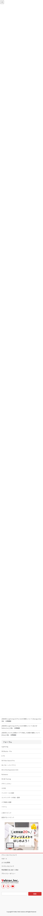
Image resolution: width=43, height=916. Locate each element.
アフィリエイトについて (9, 855)
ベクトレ (4, 807)
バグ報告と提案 (6, 802)
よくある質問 (6, 862)
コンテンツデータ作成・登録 (11, 797)
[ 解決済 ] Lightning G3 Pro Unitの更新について (17, 719)
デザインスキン (6, 784)
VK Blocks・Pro (7, 751)
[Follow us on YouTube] (13, 886)
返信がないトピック (8, 817)
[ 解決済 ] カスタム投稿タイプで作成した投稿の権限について (21, 733)
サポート (4, 859)
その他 (4, 788)
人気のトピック (6, 813)
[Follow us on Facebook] (4, 886)
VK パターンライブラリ (9, 765)
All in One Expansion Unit (10, 770)
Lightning (5, 747)
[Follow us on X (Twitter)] (8, 886)
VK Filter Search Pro (8, 761)
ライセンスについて (8, 866)
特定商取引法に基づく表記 (10, 870)
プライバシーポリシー (9, 873)
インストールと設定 (8, 793)
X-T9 (3, 756)
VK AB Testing (6, 779)
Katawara (5, 774)
